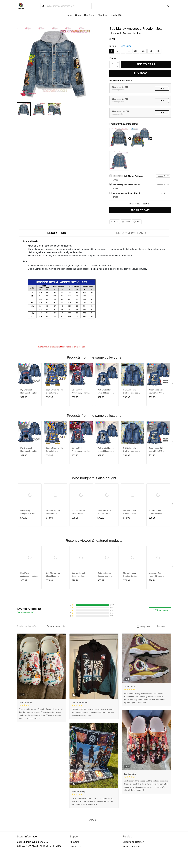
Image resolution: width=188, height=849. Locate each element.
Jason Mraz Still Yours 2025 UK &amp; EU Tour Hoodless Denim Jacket (156, 392)
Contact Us (116, 15)
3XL (143, 51)
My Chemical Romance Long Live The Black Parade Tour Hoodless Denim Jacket (29, 392)
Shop (78, 15)
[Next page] (173, 384)
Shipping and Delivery (133, 842)
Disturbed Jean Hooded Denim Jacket (104, 512)
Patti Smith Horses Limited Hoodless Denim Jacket (105, 392)
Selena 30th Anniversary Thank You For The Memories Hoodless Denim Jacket (80, 392)
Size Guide (126, 46)
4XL (150, 51)
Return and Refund (132, 846)
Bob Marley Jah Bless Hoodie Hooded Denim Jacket (128, 185)
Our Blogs (89, 15)
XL (129, 51)
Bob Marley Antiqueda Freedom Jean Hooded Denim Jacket (133, 176)
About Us (102, 15)
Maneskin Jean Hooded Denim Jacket (128, 193)
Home (69, 15)
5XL (158, 51)
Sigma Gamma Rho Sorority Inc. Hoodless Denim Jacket (54, 392)
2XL (135, 51)
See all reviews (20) (25, 612)
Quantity (113, 58)
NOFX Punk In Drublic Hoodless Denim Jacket (130, 392)
